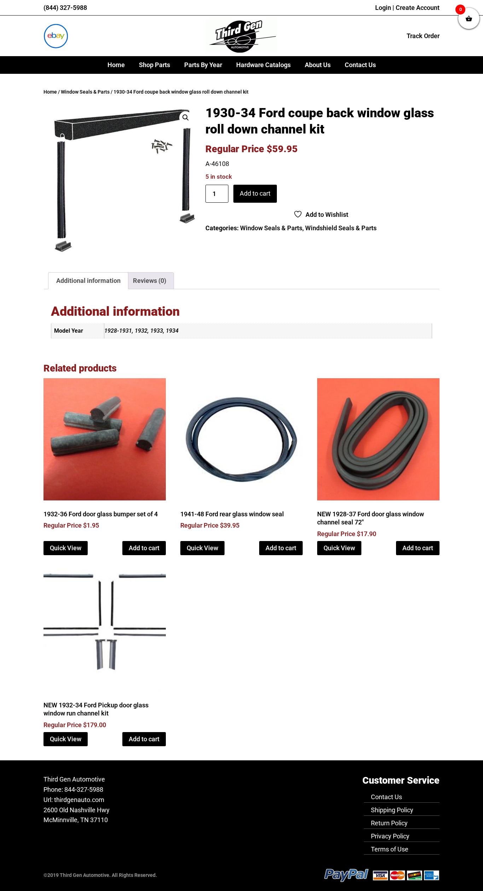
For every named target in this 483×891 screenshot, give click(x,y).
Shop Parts (154, 65)
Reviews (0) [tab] (149, 280)
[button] (185, 117)
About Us (318, 65)
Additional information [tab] (88, 280)
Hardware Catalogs (263, 65)
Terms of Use (389, 849)
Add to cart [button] (144, 548)
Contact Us (360, 65)
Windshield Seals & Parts (341, 228)
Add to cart (255, 193)
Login (383, 7)
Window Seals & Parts (85, 92)
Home (116, 65)
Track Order (423, 36)
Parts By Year (203, 65)
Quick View (65, 548)
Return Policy (389, 823)
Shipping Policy (392, 810)
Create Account (418, 7)
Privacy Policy (390, 836)
